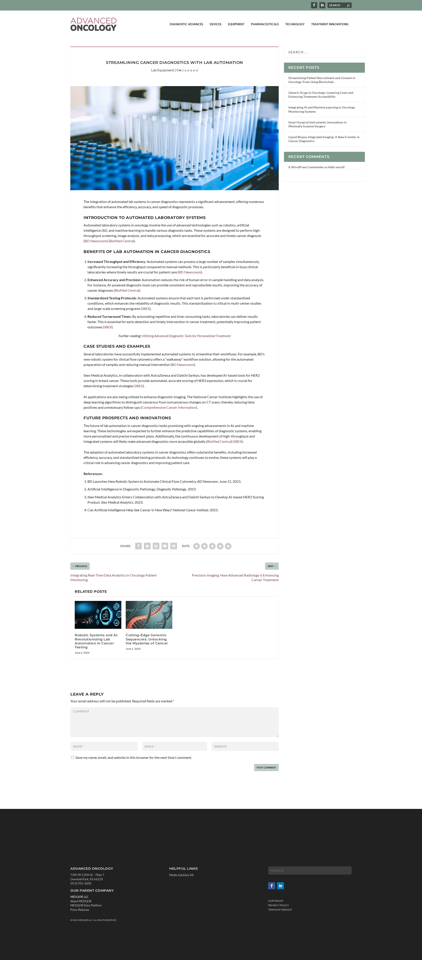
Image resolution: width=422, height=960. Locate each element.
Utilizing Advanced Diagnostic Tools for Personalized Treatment (186, 336)
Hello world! (336, 167)
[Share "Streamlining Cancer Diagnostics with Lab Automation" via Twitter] (147, 546)
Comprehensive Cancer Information (169, 407)
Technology (295, 24)
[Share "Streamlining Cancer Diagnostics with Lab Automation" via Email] (164, 546)
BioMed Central (122, 241)
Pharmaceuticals (265, 24)
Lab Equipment (162, 70)
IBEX (146, 308)
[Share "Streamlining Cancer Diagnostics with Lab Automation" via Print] (173, 546)
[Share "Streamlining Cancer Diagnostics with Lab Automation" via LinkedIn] (156, 546)
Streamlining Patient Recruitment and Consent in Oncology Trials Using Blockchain (321, 80)
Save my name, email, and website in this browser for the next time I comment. (133, 757)
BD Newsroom (96, 241)
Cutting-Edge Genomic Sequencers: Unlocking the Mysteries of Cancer (147, 639)
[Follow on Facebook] (271, 885)
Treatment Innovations (329, 24)
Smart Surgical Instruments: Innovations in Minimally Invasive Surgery (317, 124)
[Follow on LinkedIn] (280, 885)
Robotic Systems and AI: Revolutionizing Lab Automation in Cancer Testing (96, 641)
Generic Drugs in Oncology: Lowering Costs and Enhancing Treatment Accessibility (320, 94)
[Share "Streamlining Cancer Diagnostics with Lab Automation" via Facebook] (138, 546)
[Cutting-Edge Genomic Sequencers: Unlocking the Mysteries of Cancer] (149, 615)
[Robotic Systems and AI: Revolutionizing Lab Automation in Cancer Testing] (98, 615)
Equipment (236, 24)
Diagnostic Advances (186, 24)
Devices (215, 24)
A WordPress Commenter (306, 167)
